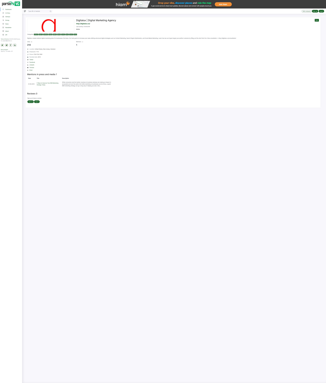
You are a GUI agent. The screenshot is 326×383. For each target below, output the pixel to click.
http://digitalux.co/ (83, 24)
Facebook (32, 62)
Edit (317, 20)
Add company (307, 11)
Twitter (31, 59)
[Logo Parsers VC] (11, 3)
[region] (11, 191)
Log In (321, 11)
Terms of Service (5, 39)
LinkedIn (31, 65)
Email (30, 70)
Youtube (31, 67)
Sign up (315, 11)
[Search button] (50, 11)
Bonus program (4, 49)
